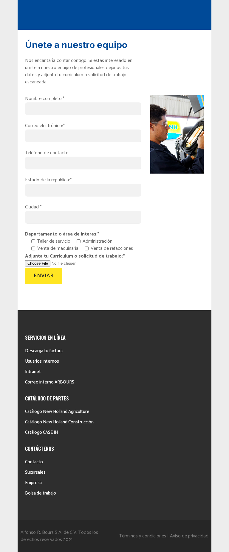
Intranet (33, 371)
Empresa (33, 482)
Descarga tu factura (44, 351)
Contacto (34, 462)
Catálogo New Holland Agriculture (57, 411)
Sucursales (35, 472)
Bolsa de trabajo (40, 493)
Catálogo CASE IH (41, 432)
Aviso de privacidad (189, 536)
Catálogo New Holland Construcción (59, 422)
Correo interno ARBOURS (49, 382)
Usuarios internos (42, 361)
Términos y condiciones (142, 536)
